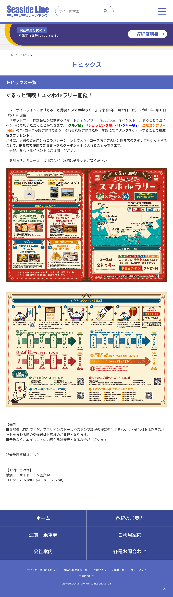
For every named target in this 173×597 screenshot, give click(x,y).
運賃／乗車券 (43, 534)
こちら (35, 454)
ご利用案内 (130, 534)
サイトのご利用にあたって (42, 570)
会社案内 (43, 551)
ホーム (9, 54)
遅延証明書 (147, 34)
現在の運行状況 (31, 30)
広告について (86, 576)
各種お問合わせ (129, 551)
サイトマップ (138, 570)
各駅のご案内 (130, 518)
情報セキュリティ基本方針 (109, 570)
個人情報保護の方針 (75, 570)
